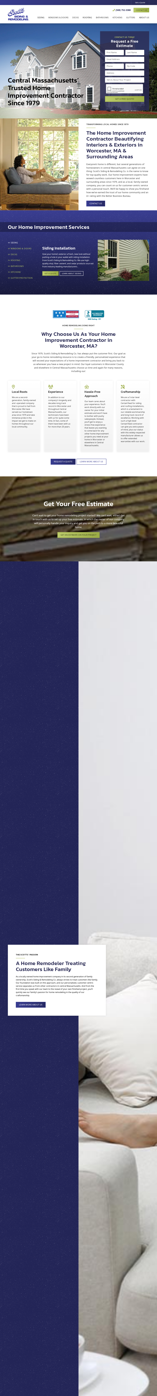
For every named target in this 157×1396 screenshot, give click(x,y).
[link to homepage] (18, 14)
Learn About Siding (71, 273)
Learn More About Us (91, 461)
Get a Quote (140, 2)
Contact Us (141, 10)
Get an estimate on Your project (78, 535)
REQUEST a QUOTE (63, 461)
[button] (40, 17)
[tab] (21, 243)
